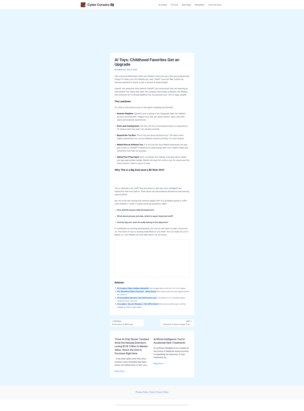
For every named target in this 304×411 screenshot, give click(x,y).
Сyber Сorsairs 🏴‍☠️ (100, 5)
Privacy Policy (142, 392)
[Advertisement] (152, 27)
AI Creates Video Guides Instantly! (133, 288)
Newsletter (199, 5)
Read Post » (120, 371)
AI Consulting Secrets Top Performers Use (137, 297)
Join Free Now (214, 5)
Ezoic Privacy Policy (159, 392)
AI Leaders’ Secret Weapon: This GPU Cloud (137, 304)
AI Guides (162, 5)
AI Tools (174, 5)
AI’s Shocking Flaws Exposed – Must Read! (136, 291)
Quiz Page (186, 5)
